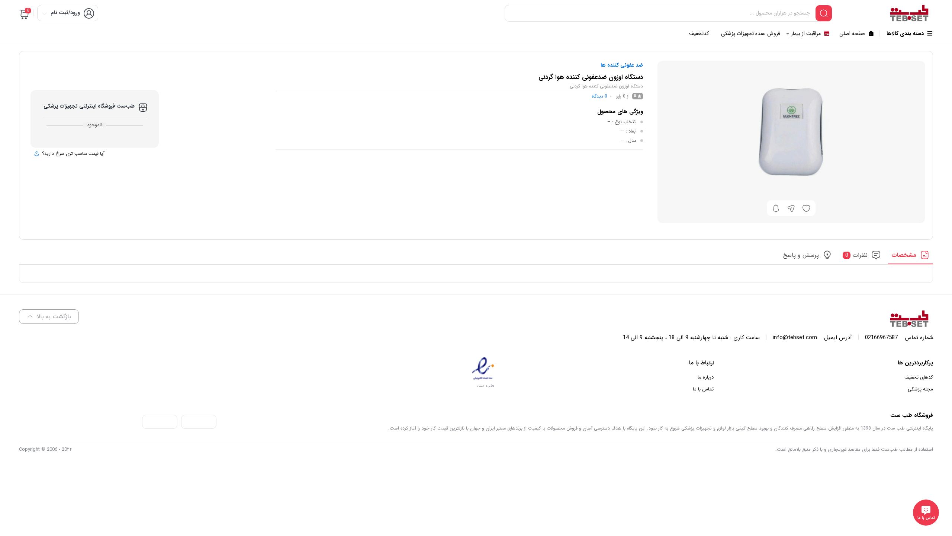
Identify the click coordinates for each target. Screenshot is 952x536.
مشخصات (903, 255)
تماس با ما (703, 389)
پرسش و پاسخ (801, 255)
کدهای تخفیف (918, 377)
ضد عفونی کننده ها (622, 65)
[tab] (910, 257)
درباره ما (706, 377)
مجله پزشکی (920, 389)
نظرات (856, 255)
